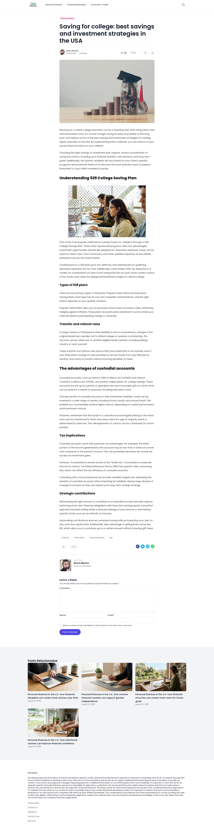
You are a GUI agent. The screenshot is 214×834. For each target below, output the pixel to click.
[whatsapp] (153, 546)
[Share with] (153, 53)
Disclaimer (32, 812)
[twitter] (143, 546)
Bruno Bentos (72, 51)
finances (65, 537)
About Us (31, 821)
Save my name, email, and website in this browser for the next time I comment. (97, 625)
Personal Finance (53, 4)
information (79, 537)
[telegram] (148, 546)
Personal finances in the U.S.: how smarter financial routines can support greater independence (105, 698)
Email (111, 615)
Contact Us (33, 807)
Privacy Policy (33, 803)
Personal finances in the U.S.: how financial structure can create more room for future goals (159, 698)
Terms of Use (33, 816)
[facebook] (138, 546)
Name (63, 615)
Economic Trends (99, 4)
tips (111, 537)
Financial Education (76, 4)
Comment (65, 588)
